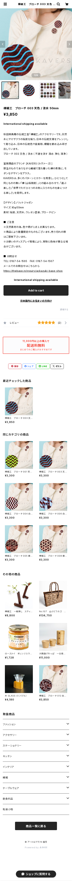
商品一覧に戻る (36, 826)
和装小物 (8, 809)
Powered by (32, 847)
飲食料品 (8, 798)
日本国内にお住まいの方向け (36, 300)
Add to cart (36, 290)
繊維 (5, 777)
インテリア (8, 766)
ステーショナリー (12, 745)
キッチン (7, 756)
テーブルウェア (11, 788)
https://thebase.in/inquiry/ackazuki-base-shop (33, 270)
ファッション (9, 724)
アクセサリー (10, 734)
